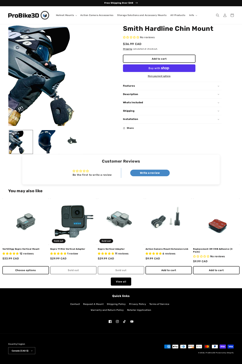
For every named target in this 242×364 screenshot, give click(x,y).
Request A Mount (93, 304)
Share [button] (130, 128)
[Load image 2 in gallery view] (46, 142)
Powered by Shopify (225, 353)
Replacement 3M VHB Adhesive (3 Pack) (212, 250)
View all (121, 281)
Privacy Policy (137, 304)
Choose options (25, 270)
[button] (66, 15)
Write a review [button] (150, 172)
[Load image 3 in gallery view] (71, 142)
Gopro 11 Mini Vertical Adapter (67, 249)
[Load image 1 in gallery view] (21, 142)
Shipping (127, 49)
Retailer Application (139, 310)
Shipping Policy (116, 304)
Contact (75, 304)
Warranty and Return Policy (107, 310)
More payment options (159, 76)
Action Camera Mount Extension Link (167, 249)
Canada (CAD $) (20, 351)
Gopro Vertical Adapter (111, 249)
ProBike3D (210, 353)
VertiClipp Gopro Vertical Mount (21, 249)
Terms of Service (159, 304)
